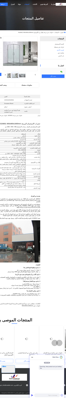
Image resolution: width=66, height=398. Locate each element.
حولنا (19, 4)
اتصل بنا (53, 4)
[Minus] (32, 357)
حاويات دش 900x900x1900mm (31, 305)
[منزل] (61, 4)
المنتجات (26, 4)
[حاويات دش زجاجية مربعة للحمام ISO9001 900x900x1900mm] (51, 339)
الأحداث (35, 4)
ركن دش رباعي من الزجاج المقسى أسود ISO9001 (28, 354)
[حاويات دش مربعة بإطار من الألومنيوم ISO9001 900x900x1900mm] (20, 53)
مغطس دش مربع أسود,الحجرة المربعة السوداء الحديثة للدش (17, 303)
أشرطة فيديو (44, 4)
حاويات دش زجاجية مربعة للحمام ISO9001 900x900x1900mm (52, 354)
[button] (59, 343)
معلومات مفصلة (27, 85)
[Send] (32, 395)
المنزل (13, 4)
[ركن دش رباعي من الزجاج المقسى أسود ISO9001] (27, 339)
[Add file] (62, 395)
